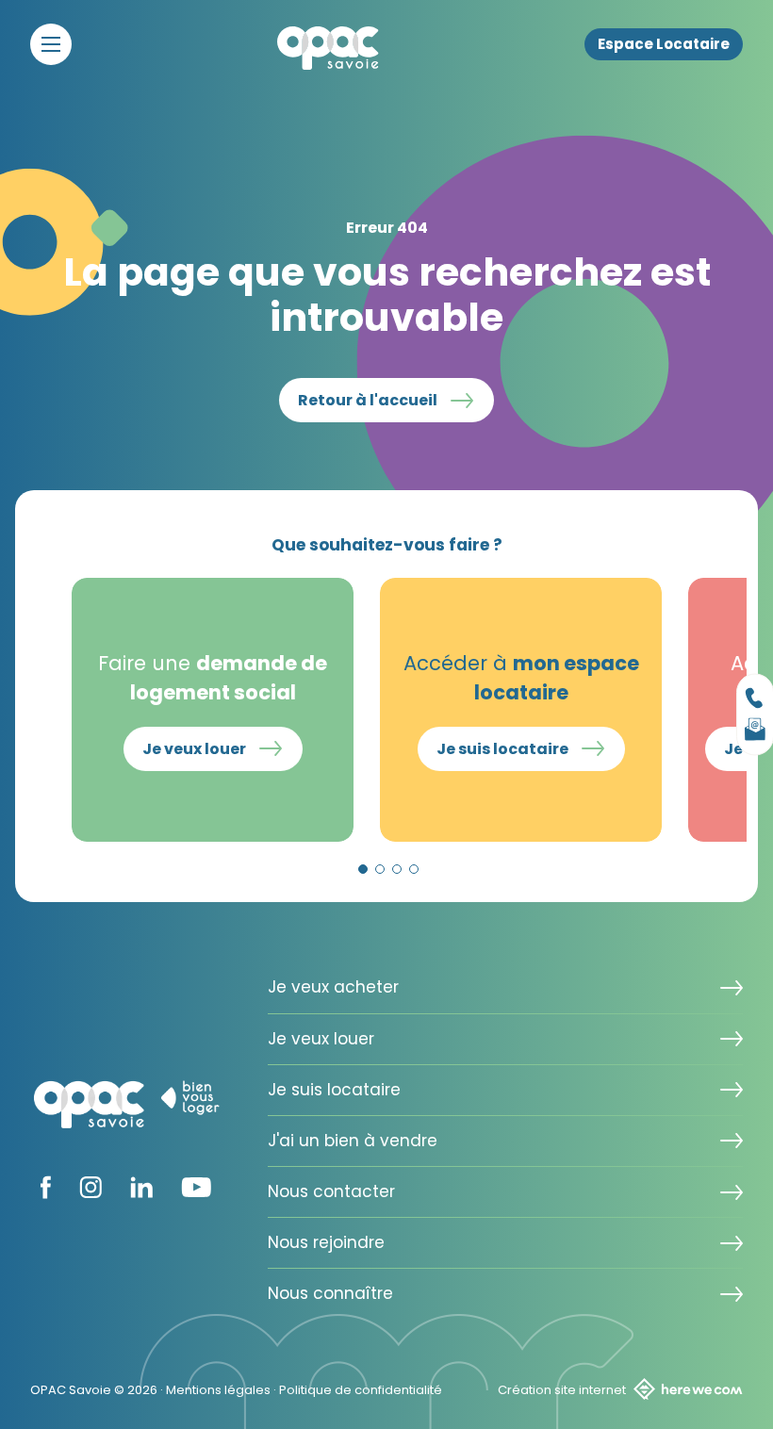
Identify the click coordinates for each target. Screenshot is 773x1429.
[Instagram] (90, 1192)
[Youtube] (196, 1191)
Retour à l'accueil (367, 400)
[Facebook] (46, 1193)
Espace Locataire (664, 44)
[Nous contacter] (755, 698)
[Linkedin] (141, 1192)
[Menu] (51, 44)
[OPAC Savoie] (328, 48)
